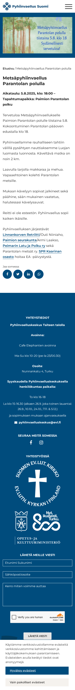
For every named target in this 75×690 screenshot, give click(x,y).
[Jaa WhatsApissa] (39, 274)
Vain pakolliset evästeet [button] (27, 682)
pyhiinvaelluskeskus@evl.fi (40, 422)
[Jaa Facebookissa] (7, 274)
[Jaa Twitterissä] (17, 274)
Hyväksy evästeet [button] (23, 670)
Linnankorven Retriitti (21, 235)
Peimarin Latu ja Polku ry (24, 246)
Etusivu (8, 68)
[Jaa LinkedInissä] (28, 274)
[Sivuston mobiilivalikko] (68, 6)
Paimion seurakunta (20, 240)
